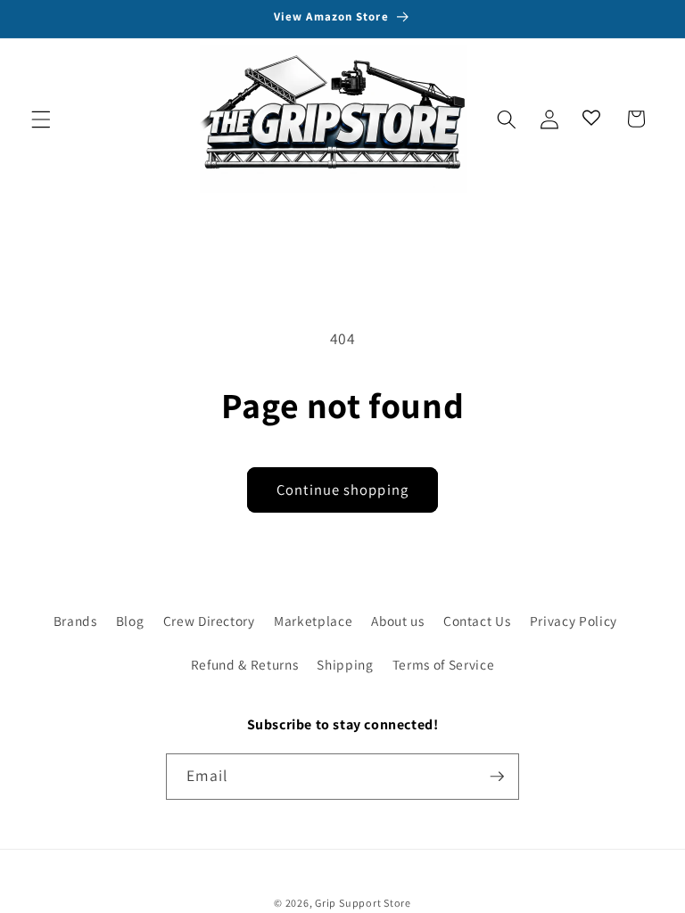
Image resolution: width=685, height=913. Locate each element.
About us (397, 620)
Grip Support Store (363, 902)
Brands (75, 620)
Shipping (345, 664)
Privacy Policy (573, 620)
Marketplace (313, 620)
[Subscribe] (496, 776)
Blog (130, 620)
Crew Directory (209, 620)
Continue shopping (342, 489)
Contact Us (477, 620)
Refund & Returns (245, 664)
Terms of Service (443, 664)
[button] (41, 118)
